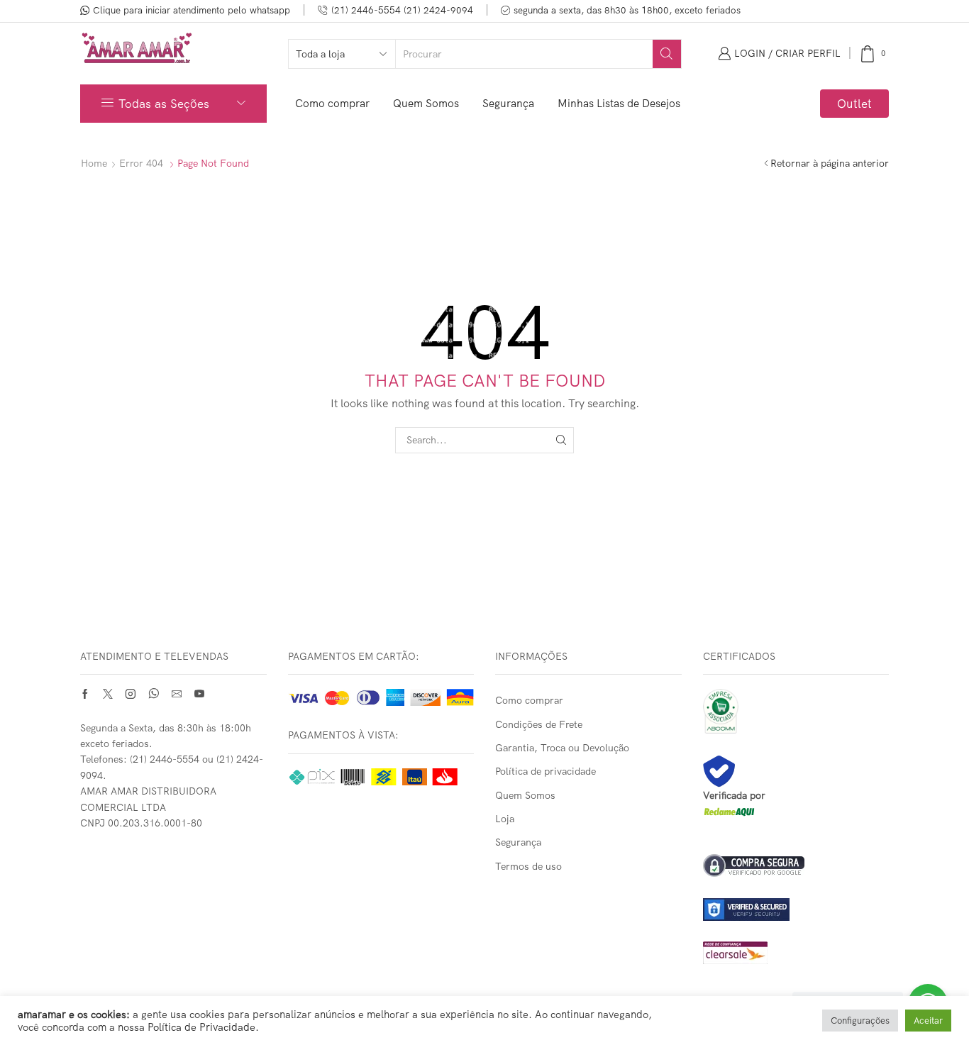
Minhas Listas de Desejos (619, 103)
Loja (504, 818)
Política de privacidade (545, 771)
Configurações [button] (860, 1020)
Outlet (854, 103)
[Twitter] (108, 694)
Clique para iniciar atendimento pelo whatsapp (191, 10)
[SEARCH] (561, 440)
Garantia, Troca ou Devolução (562, 747)
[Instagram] (130, 694)
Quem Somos (426, 103)
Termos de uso (528, 866)
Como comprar (332, 103)
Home (94, 163)
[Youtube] (199, 694)
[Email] (177, 694)
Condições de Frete (538, 724)
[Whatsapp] (153, 694)
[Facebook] (85, 694)
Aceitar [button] (928, 1020)
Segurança (508, 103)
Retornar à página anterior (829, 163)
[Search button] (667, 54)
